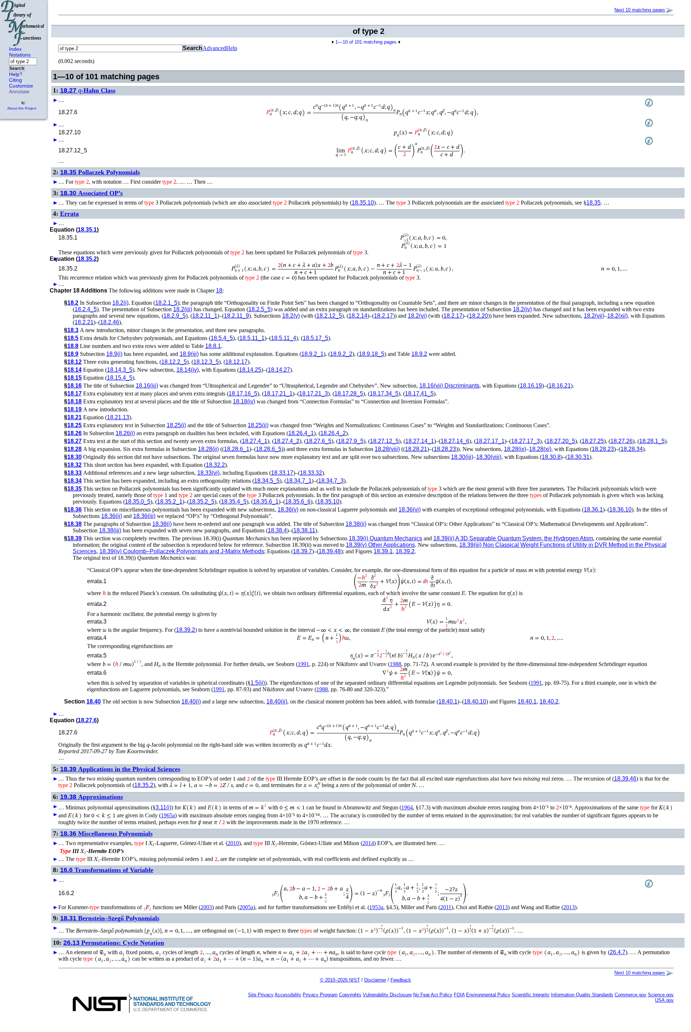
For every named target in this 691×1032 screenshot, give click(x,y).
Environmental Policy (488, 994)
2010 (233, 843)
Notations (20, 55)
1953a (376, 907)
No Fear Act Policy (432, 994)
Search (16, 68)
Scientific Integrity (531, 994)
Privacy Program (320, 994)
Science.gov (661, 994)
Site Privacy (261, 994)
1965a (168, 815)
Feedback (400, 980)
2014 (368, 843)
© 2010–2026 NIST (340, 980)
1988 (395, 664)
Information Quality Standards (582, 994)
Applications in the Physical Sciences (120, 769)
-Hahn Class (88, 90)
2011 (445, 907)
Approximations (91, 796)
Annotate (19, 91)
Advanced (214, 48)
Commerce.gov (630, 994)
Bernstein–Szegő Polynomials (109, 918)
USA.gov (664, 1000)
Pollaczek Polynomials (100, 172)
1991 (303, 664)
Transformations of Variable (106, 870)
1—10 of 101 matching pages (366, 42)
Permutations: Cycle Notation (113, 942)
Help (231, 48)
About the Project (21, 108)
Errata (69, 213)
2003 (206, 907)
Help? (15, 74)
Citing (15, 80)
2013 (502, 907)
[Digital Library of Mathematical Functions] (23, 23)
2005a (246, 907)
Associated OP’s (91, 193)
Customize (21, 86)
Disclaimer (375, 980)
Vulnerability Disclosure (387, 994)
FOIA (459, 994)
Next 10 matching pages (639, 10)
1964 (407, 807)
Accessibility (288, 994)
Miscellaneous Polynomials (106, 833)
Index (15, 49)
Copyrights (350, 994)
